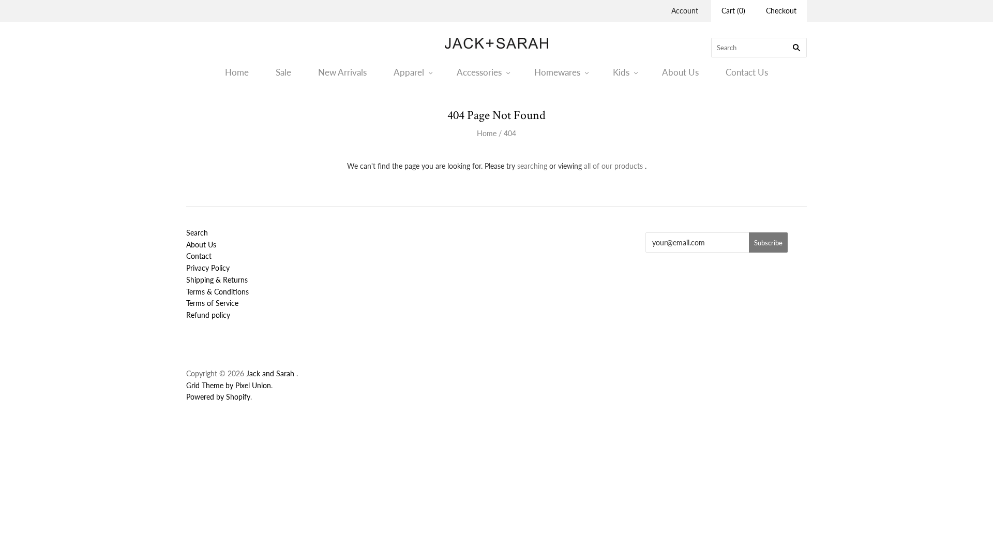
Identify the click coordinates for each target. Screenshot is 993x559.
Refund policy (208, 315)
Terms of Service (212, 303)
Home (237, 72)
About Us (680, 72)
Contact (199, 256)
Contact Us (747, 72)
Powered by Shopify (218, 396)
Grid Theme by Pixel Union (228, 385)
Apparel (409, 72)
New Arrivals (342, 72)
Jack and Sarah (271, 373)
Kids (621, 72)
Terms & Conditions (217, 291)
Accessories (479, 72)
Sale (283, 72)
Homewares (557, 72)
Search (197, 232)
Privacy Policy (208, 267)
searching (532, 165)
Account (684, 10)
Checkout (781, 10)
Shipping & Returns (217, 279)
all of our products (613, 165)
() (733, 10)
